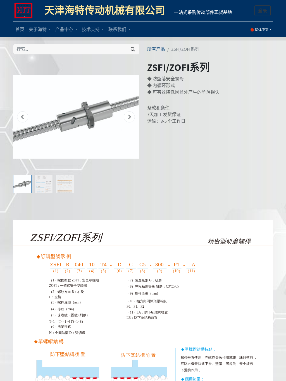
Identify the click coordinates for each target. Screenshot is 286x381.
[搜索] (133, 49)
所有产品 (156, 49)
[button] (22, 117)
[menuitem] (20, 29)
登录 (262, 10)
